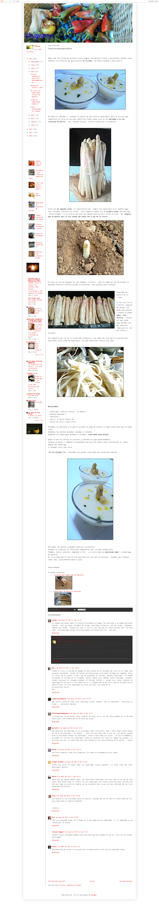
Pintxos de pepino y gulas (39, 226)
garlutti (55, 728)
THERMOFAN (32, 342)
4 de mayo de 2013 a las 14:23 (69, 776)
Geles (54, 846)
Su (53, 817)
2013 (31, 59)
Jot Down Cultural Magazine (35, 361)
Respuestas (59, 638)
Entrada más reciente (56, 881)
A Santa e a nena (34, 415)
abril (33, 115)
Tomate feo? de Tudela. (38, 163)
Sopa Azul (32, 400)
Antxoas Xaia (33, 395)
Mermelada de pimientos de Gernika (36, 206)
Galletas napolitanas (39, 245)
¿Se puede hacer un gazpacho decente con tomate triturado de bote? (35, 331)
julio (33, 65)
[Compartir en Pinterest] (85, 609)
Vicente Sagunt (58, 832)
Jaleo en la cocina (32, 373)
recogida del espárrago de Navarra (68, 575)
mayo (33, 71)
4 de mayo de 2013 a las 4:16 (80, 713)
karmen (54, 620)
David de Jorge (34, 394)
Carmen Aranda (57, 762)
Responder (55, 633)
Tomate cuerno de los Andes (39, 217)
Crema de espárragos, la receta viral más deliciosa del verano (35, 382)
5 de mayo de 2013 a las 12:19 (76, 832)
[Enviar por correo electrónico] (78, 609)
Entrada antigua (126, 881)
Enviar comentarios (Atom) (70, 885)
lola (53, 796)
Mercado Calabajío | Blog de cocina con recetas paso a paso (35, 321)
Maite (54, 749)
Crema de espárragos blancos (35, 102)
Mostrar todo (39, 354)
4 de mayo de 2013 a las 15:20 (68, 796)
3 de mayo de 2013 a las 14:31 (69, 620)
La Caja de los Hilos (34, 413)
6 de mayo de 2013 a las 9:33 (68, 846)
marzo (33, 118)
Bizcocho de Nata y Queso (38, 311)
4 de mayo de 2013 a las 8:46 (70, 728)
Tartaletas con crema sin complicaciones (36, 174)
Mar (53, 668)
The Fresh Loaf (34, 298)
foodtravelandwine (59, 699)
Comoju (30, 307)
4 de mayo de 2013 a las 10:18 (69, 749)
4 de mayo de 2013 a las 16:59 (66, 817)
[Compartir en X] (81, 609)
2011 (31, 132)
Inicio (92, 881)
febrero (34, 122)
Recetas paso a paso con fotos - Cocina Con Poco (34, 280)
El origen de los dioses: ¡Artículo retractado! (35, 366)
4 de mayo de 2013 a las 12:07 (75, 762)
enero (33, 125)
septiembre (35, 61)
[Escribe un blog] (80, 609)
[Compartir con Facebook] (83, 609)
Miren (59, 641)
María (54, 776)
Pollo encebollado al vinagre (36, 109)
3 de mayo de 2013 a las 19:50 (79, 699)
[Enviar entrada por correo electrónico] (74, 609)
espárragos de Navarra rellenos (67, 591)
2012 (31, 129)
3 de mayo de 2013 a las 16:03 (67, 668)
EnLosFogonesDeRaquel (60, 713)
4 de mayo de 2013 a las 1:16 (74, 641)
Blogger (94, 895)
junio (33, 68)
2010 (31, 136)
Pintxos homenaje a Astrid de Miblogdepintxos (37, 78)
